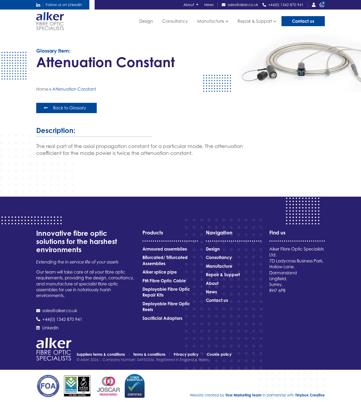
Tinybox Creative (310, 395)
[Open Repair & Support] (274, 21)
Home (42, 89)
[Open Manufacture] (226, 21)
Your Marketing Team (243, 395)
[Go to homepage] (50, 21)
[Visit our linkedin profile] (38, 5)
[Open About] (197, 5)
